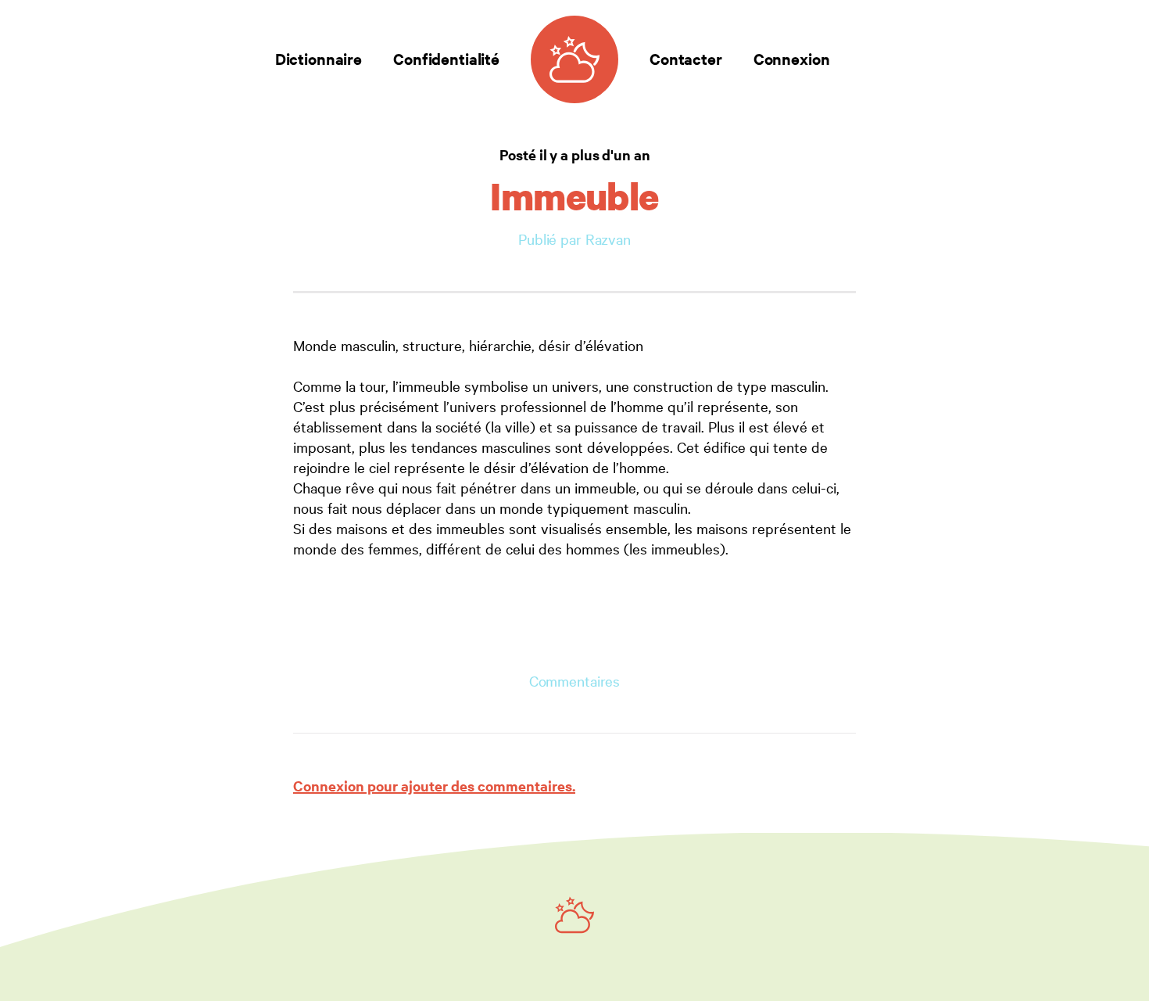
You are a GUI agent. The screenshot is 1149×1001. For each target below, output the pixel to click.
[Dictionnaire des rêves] (574, 59)
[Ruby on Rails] (574, 915)
